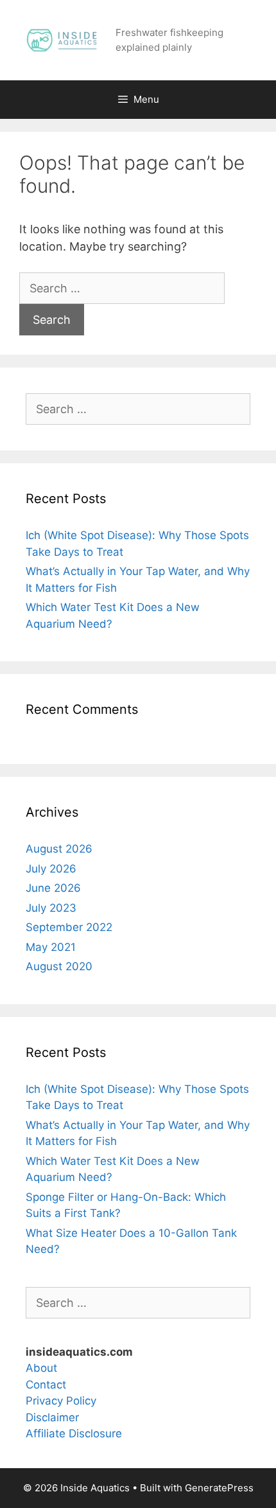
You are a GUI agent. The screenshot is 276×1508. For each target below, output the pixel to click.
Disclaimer (52, 1417)
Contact (46, 1384)
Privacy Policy (61, 1400)
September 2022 (69, 927)
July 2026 (51, 868)
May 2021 (51, 947)
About (41, 1368)
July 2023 (51, 907)
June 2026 (53, 888)
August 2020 (59, 966)
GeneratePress (219, 1488)
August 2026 (59, 848)
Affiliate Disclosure (74, 1433)
